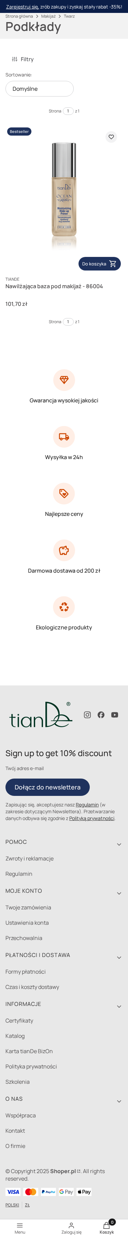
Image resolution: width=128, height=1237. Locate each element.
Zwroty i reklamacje (29, 858)
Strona (55, 111)
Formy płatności (25, 971)
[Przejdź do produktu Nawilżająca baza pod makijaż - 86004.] (64, 199)
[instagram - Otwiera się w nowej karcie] (87, 715)
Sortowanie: (18, 74)
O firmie (15, 1146)
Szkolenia (17, 1081)
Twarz (69, 16)
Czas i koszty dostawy (32, 987)
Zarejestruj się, (22, 6)
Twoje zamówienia (28, 907)
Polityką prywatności (91, 818)
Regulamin (87, 804)
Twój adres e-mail (24, 768)
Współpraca (20, 1115)
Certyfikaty (19, 1020)
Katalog (15, 1036)
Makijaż (48, 16)
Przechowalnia (23, 938)
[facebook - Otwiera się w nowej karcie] (101, 715)
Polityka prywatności (31, 1066)
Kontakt (15, 1130)
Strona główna (19, 16)
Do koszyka (94, 264)
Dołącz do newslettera (48, 787)
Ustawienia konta (27, 922)
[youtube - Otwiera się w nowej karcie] (115, 715)
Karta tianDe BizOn (29, 1051)
